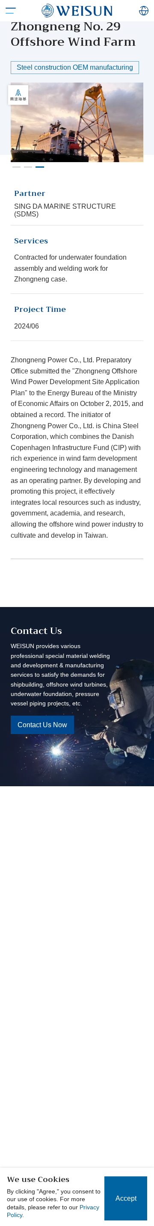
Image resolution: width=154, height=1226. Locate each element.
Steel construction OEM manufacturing (75, 67)
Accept (126, 1198)
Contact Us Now (42, 724)
